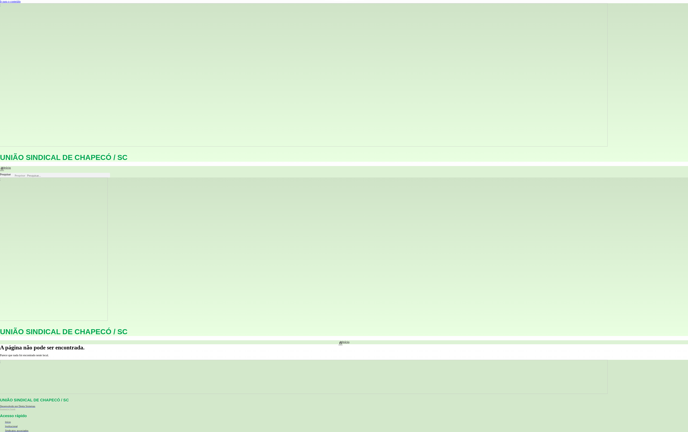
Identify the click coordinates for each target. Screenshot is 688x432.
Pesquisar (5, 174)
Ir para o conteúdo (10, 1)
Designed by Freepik (7, 409)
